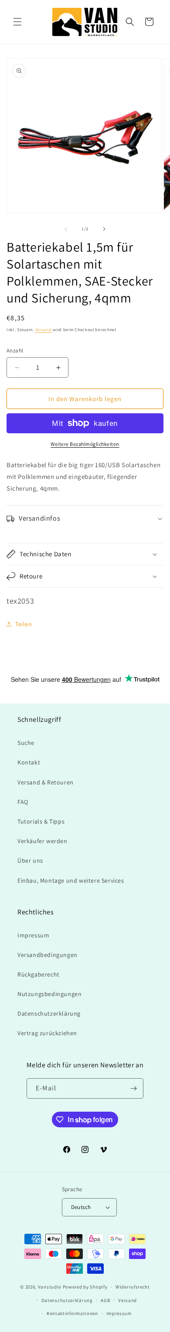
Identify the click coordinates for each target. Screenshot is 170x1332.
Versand (43, 329)
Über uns (30, 860)
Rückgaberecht (38, 974)
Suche (25, 743)
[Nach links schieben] (65, 229)
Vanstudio (49, 1287)
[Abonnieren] (133, 1088)
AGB (105, 1300)
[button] (17, 21)
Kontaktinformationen (72, 1313)
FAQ (22, 802)
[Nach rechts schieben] (104, 229)
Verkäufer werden (42, 841)
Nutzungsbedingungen (49, 994)
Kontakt (28, 762)
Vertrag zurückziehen (47, 1033)
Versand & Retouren (45, 782)
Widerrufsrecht (133, 1287)
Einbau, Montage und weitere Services (70, 880)
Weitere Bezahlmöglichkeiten (85, 444)
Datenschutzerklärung (49, 1013)
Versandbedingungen (47, 955)
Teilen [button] (23, 624)
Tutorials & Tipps (41, 821)
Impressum (33, 935)
